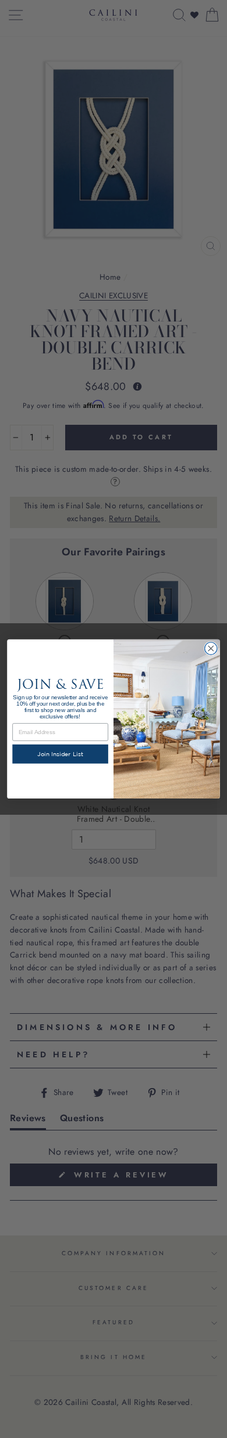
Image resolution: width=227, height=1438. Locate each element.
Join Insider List (60, 754)
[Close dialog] (211, 648)
